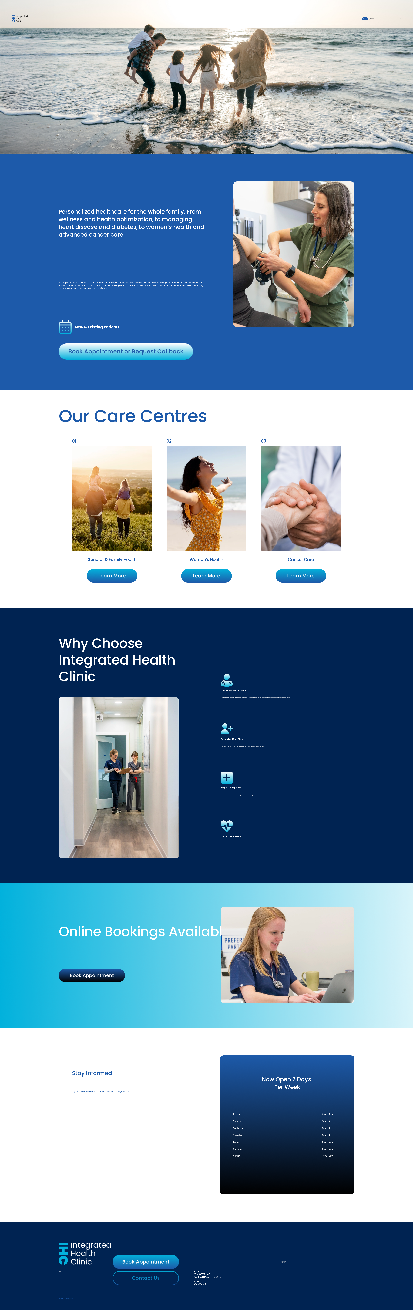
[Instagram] (60, 1272)
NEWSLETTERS (327, 1239)
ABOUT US (128, 1239)
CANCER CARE (224, 1239)
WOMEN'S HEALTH (280, 1239)
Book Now (365, 18)
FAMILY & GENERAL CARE (186, 1239)
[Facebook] (64, 1272)
